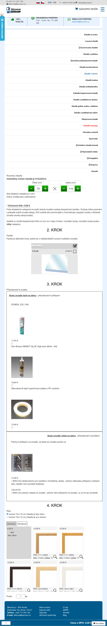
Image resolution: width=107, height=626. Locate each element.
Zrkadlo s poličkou (90, 54)
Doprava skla (44, 610)
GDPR (65, 610)
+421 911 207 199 (15, 1)
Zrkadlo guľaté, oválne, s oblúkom (85, 106)
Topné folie (93, 139)
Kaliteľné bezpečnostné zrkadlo (85, 93)
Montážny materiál (90, 132)
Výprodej (43, 612)
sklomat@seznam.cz (17, 4)
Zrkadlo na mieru (91, 35)
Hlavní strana (44, 607)
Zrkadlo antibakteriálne (88, 87)
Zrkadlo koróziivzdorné (89, 67)
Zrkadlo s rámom (91, 74)
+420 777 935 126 (68, 3)
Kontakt (94, 171)
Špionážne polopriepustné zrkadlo (84, 61)
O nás (65, 607)
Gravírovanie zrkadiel (89, 48)
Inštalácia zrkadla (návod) (88, 145)
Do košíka (99, 623)
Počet (9, 596)
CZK (54, 3)
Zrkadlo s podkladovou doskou (85, 100)
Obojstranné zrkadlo (90, 119)
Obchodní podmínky (47, 615)
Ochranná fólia (19, 205)
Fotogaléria (93, 158)
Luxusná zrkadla (91, 41)
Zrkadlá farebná (91, 80)
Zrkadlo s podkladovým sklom (86, 113)
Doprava (94, 165)
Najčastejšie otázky (90, 152)
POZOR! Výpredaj (90, 126)
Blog (65, 615)
